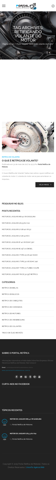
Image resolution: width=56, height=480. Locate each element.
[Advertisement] (28, 89)
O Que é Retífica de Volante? (20, 160)
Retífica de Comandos (12, 307)
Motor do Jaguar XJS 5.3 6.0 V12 (16, 223)
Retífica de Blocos (10, 294)
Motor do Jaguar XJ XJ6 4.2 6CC (16, 236)
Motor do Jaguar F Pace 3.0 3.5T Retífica (20, 274)
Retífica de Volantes (11, 157)
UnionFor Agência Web (35, 467)
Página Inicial (8, 44)
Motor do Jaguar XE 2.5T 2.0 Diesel (17, 249)
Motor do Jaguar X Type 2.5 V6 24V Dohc (20, 255)
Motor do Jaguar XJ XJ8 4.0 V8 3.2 (16, 229)
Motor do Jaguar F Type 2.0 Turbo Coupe (20, 268)
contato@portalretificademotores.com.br (19, 367)
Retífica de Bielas (10, 288)
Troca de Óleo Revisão (12, 333)
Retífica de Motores (11, 313)
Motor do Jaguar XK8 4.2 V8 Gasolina (19, 217)
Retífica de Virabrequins (13, 320)
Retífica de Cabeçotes (12, 301)
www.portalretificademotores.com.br (16, 370)
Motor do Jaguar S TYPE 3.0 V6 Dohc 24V (20, 261)
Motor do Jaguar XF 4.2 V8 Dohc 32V (18, 242)
